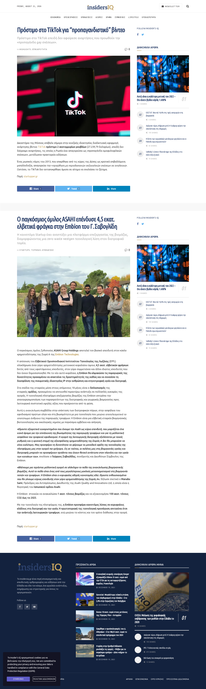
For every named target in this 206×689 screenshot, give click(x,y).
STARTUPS (24, 250)
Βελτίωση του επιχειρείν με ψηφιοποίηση (159, 658)
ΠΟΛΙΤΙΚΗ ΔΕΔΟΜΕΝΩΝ (44, 679)
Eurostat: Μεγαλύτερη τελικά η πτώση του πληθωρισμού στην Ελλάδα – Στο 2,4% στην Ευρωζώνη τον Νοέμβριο (112, 597)
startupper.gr (31, 176)
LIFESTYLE (133, 17)
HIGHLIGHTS (25, 49)
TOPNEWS (36, 250)
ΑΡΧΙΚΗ (129, 679)
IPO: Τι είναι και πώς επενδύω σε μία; (157, 648)
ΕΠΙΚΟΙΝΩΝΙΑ (142, 679)
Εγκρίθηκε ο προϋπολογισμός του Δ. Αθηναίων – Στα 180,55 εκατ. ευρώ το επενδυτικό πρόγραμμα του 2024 (111, 631)
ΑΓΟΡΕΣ (99, 17)
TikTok (42, 146)
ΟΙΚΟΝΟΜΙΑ (55, 17)
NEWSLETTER (172, 6)
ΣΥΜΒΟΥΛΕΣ (120, 17)
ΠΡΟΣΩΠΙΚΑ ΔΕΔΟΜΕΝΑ (177, 679)
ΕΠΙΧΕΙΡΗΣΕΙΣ (71, 17)
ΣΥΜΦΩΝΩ (18, 679)
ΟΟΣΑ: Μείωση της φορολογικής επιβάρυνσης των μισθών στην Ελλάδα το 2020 (154, 618)
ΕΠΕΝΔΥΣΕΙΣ (86, 17)
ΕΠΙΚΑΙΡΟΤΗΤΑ (149, 17)
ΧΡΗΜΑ (109, 17)
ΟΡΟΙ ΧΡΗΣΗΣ (157, 679)
